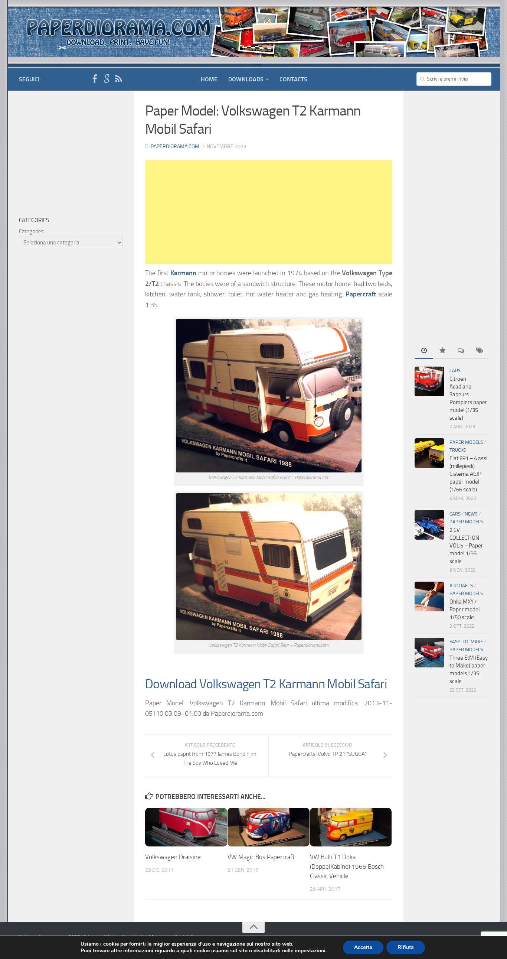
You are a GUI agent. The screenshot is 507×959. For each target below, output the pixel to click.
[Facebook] (94, 79)
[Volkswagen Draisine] (186, 827)
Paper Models (466, 442)
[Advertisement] (268, 212)
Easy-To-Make (466, 641)
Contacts (293, 79)
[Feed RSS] (118, 79)
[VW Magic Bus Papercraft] (269, 827)
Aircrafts (461, 585)
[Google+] (106, 79)
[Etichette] (479, 351)
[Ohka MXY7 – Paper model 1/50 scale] (429, 596)
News (471, 514)
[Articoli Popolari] (442, 351)
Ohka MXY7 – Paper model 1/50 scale (465, 609)
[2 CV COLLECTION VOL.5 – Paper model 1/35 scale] (429, 525)
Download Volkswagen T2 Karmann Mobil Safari (266, 684)
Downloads (246, 79)
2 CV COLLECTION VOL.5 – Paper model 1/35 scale (466, 546)
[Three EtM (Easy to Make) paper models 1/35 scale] (429, 652)
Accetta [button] (363, 947)
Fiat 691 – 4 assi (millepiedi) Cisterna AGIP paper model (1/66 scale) (468, 474)
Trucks (457, 450)
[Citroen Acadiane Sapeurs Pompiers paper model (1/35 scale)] (429, 381)
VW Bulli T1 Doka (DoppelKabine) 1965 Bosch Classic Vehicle (347, 866)
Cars (455, 370)
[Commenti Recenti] (461, 351)
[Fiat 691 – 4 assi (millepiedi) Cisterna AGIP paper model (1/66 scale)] (429, 453)
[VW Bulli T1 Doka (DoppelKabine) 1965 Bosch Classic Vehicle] (351, 827)
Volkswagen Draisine (173, 857)
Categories (31, 231)
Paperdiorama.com (175, 146)
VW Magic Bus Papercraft (261, 857)
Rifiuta (406, 947)
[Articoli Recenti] (424, 351)
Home (209, 79)
